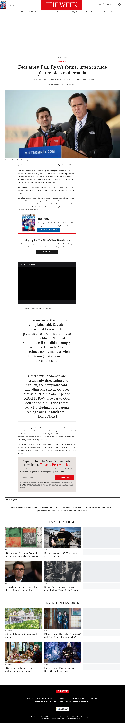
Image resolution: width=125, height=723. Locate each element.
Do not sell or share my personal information (72, 702)
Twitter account (63, 447)
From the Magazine (72, 12)
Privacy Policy (80, 698)
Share (22, 164)
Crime (65, 57)
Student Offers (108, 12)
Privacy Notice (26, 484)
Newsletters (50, 12)
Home (59, 57)
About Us (29, 698)
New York (37, 179)
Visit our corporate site (87, 717)
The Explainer (20, 12)
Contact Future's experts (45, 698)
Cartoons (59, 12)
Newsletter (72, 164)
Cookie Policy (93, 698)
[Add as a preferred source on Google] (62, 709)
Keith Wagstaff (54, 84)
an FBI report (32, 198)
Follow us (63, 164)
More (83, 12)
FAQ (51, 702)
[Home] (12, 12)
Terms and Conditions (65, 698)
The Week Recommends (36, 12)
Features (62, 61)
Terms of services (44, 482)
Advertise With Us (41, 702)
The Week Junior (95, 12)
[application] (47, 283)
